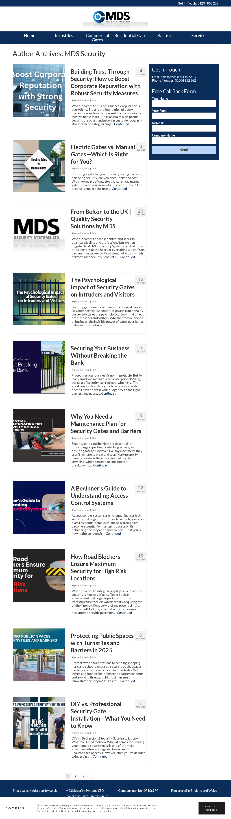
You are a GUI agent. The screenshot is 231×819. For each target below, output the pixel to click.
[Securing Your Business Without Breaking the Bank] (39, 367)
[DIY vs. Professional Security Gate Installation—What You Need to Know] (39, 723)
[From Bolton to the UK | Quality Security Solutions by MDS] (39, 230)
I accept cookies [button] (211, 808)
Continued (121, 124)
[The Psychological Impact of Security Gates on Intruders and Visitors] (39, 299)
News (86, 100)
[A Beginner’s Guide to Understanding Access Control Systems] (39, 507)
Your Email (159, 111)
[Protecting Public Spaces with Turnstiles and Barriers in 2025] (39, 654)
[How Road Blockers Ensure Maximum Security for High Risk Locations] (39, 575)
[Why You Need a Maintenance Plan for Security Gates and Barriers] (39, 435)
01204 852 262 (207, 3)
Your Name (160, 98)
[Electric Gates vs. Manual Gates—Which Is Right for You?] (39, 166)
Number (158, 123)
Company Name (163, 135)
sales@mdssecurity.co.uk (178, 77)
